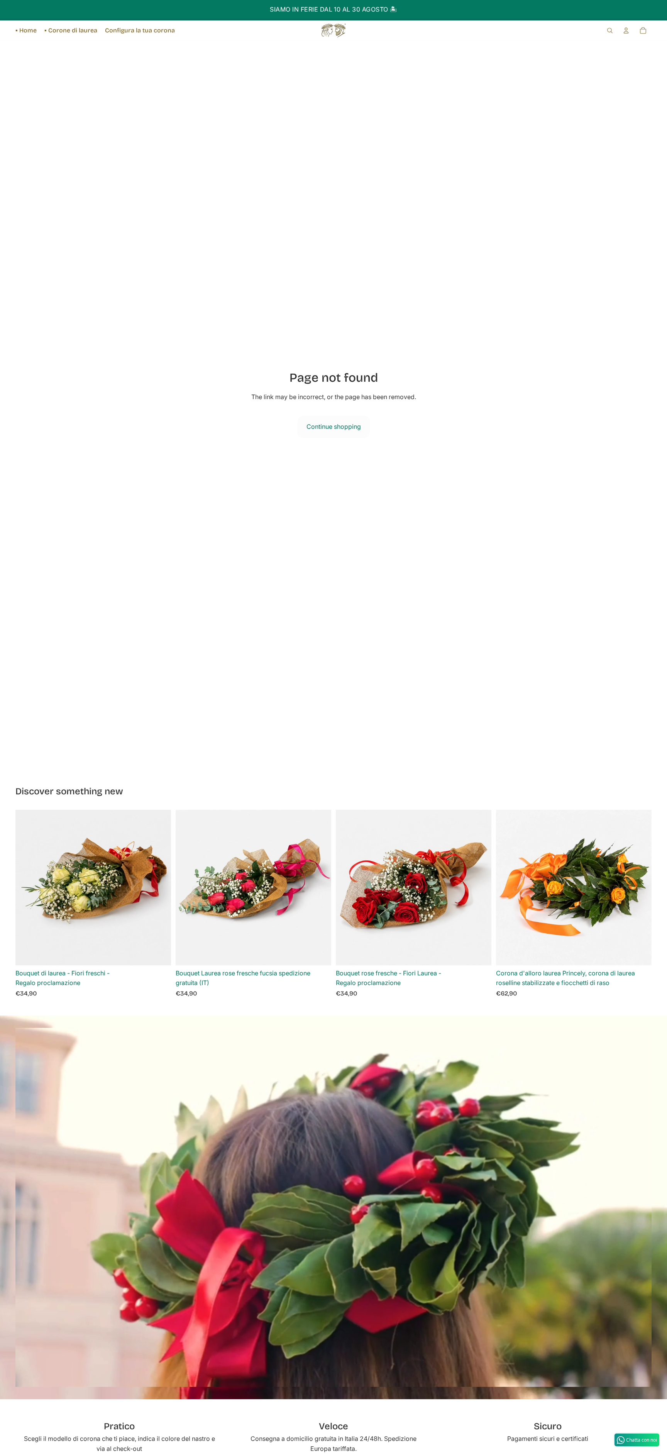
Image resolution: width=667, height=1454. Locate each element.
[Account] (626, 30)
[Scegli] (479, 953)
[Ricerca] (609, 30)
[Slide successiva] (479, 887)
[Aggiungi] (159, 953)
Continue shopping (333, 426)
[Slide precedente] (347, 887)
